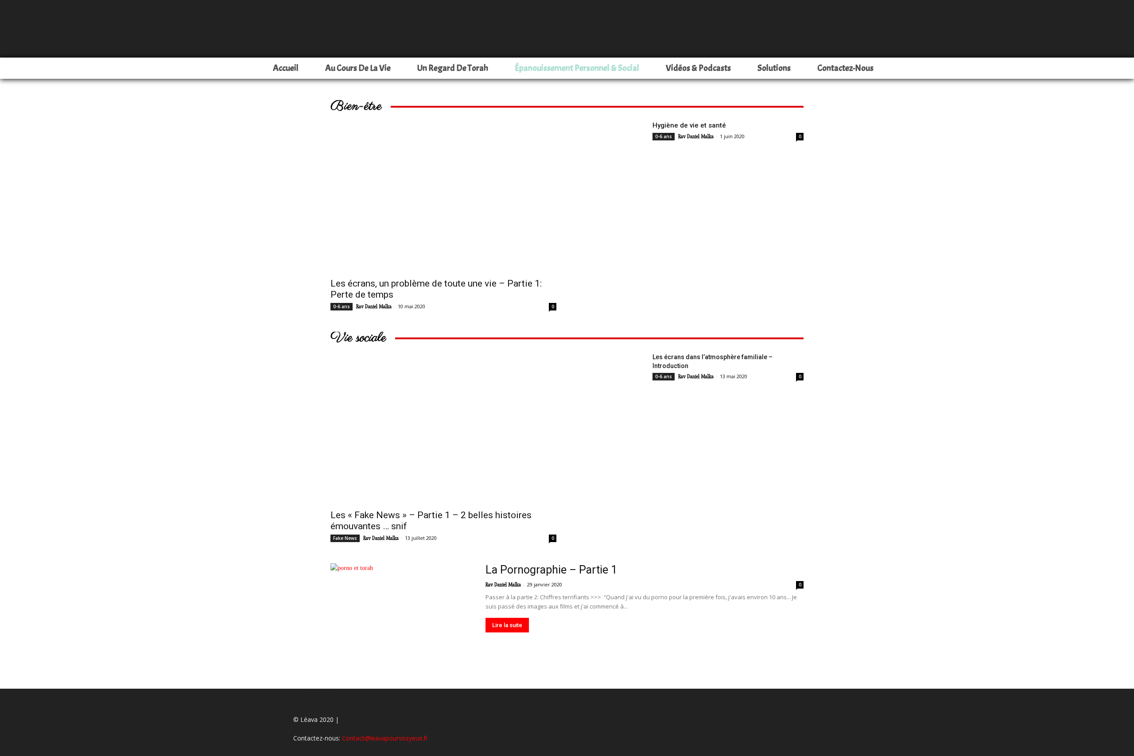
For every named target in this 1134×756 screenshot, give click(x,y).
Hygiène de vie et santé (689, 125)
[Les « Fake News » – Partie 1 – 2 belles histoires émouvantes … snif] (443, 428)
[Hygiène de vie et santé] (611, 144)
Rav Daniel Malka (374, 306)
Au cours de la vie (358, 68)
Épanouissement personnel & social (577, 68)
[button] (1123, 68)
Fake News (345, 538)
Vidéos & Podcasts (698, 68)
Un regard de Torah (452, 68)
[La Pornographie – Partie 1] (402, 615)
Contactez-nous (845, 68)
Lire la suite (507, 625)
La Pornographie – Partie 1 (551, 569)
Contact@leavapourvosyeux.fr (385, 738)
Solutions (774, 68)
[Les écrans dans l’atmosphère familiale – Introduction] (611, 375)
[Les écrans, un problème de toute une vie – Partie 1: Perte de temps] (443, 196)
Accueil (286, 68)
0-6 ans (341, 306)
